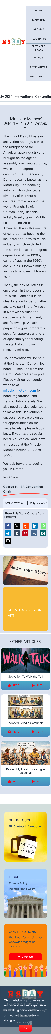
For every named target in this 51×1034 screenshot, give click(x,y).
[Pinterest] (25, 533)
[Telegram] (8, 533)
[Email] (8, 540)
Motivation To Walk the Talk (25, 676)
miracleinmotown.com (19, 390)
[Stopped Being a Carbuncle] (25, 696)
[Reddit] (25, 526)
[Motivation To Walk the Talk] (25, 649)
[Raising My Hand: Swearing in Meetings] (25, 742)
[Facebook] (8, 526)
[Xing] (43, 533)
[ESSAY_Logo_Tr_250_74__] (25, 990)
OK (26, 1028)
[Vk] (34, 533)
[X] (17, 526)
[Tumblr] (16, 533)
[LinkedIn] (34, 526)
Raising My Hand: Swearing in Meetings (25, 771)
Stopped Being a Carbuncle (25, 723)
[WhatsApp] (43, 526)
